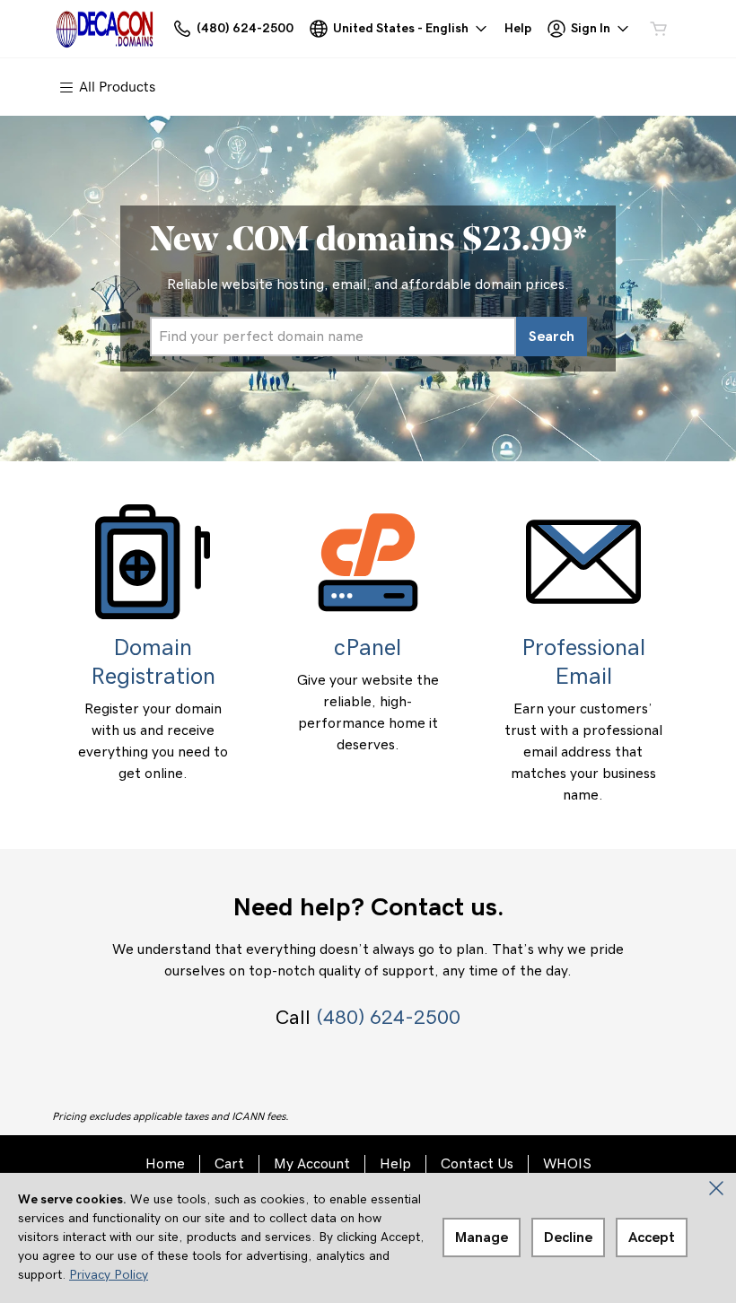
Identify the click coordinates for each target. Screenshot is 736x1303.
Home (165, 1164)
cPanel (367, 648)
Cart (229, 1164)
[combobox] (333, 336)
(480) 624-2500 (388, 1018)
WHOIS (567, 1164)
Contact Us (477, 1164)
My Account (312, 1164)
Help (395, 1164)
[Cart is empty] (659, 28)
